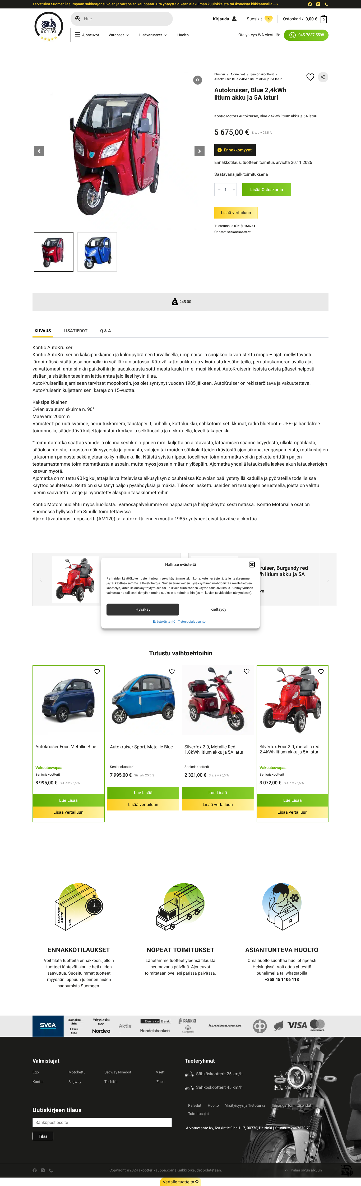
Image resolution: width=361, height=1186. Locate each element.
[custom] (310, 4)
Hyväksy (143, 609)
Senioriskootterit (262, 74)
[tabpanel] (180, 433)
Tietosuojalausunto (192, 621)
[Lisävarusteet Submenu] (167, 35)
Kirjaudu (221, 19)
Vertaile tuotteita (179, 1182)
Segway (74, 1082)
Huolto (183, 35)
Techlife (110, 1082)
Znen (160, 1082)
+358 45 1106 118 (282, 979)
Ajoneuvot (90, 35)
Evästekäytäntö (164, 621)
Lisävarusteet (150, 35)
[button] (251, 564)
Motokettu (77, 1072)
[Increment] (234, 189)
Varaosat (116, 35)
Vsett (160, 1072)
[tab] (43, 330)
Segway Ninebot (117, 1072)
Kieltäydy (218, 609)
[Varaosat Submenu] (129, 35)
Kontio (38, 1082)
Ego (36, 1072)
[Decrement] (219, 189)
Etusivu (219, 74)
